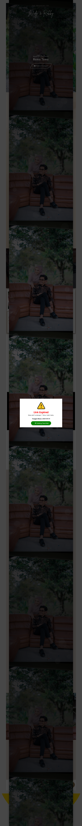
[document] (41, 413)
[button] (41, 423)
